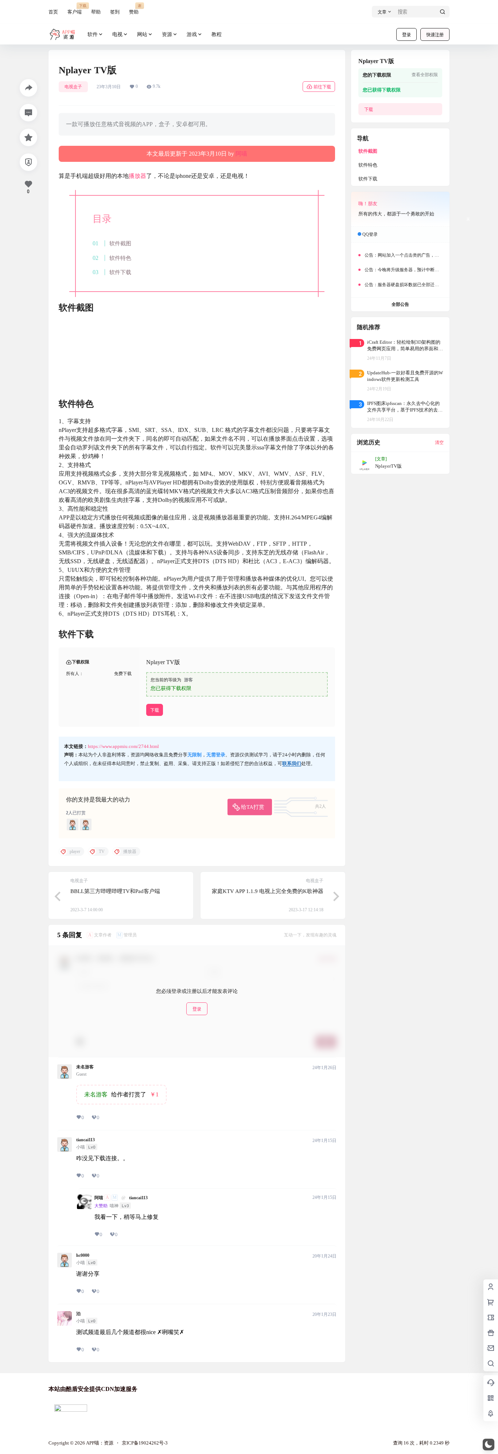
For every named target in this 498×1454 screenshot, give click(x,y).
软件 (92, 34)
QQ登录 (370, 234)
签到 (115, 12)
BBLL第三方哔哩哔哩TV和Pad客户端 (115, 891)
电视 (117, 34)
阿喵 (241, 154)
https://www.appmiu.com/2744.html (123, 746)
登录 (406, 35)
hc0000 (82, 1255)
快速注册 (435, 35)
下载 (154, 710)
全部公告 (400, 304)
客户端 (74, 9)
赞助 (134, 9)
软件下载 (120, 272)
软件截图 (120, 243)
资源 (167, 34)
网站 (142, 34)
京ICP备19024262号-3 (145, 1443)
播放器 (137, 176)
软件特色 (120, 258)
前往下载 (322, 87)
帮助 (96, 12)
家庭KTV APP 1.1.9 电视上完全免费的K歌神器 (267, 891)
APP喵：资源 (99, 1443)
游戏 (192, 34)
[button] (488, 1444)
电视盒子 (73, 86)
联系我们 (291, 763)
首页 (53, 12)
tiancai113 (85, 1140)
